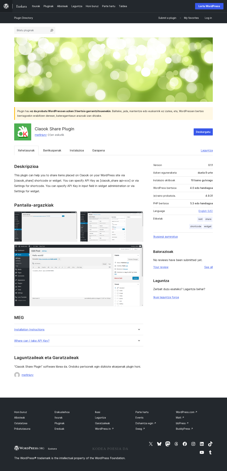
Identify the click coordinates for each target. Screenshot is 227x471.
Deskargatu (203, 131)
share (208, 219)
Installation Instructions (29, 329)
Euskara (52, 448)
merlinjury (41, 135)
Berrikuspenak (52, 150)
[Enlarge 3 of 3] (138, 249)
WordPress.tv (104, 428)
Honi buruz (20, 412)
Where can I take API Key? (31, 340)
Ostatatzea (20, 423)
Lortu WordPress (209, 6)
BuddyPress (184, 428)
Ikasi (97, 412)
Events (139, 417)
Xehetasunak (26, 150)
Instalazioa (77, 150)
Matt (180, 417)
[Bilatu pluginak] (51, 30)
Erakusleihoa (62, 412)
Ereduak (59, 428)
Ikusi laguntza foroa (166, 297)
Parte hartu (142, 412)
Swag (140, 428)
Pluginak (60, 423)
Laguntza (207, 150)
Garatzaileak (102, 423)
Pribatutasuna (22, 428)
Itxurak (59, 417)
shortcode (195, 226)
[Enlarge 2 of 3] (138, 216)
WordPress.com (186, 412)
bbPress (182, 423)
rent (200, 219)
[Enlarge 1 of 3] (72, 216)
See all (208, 267)
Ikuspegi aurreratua (165, 236)
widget (207, 226)
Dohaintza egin (145, 423)
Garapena (98, 150)
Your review (160, 267)
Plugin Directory (23, 17)
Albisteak (19, 417)
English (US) (206, 210)
